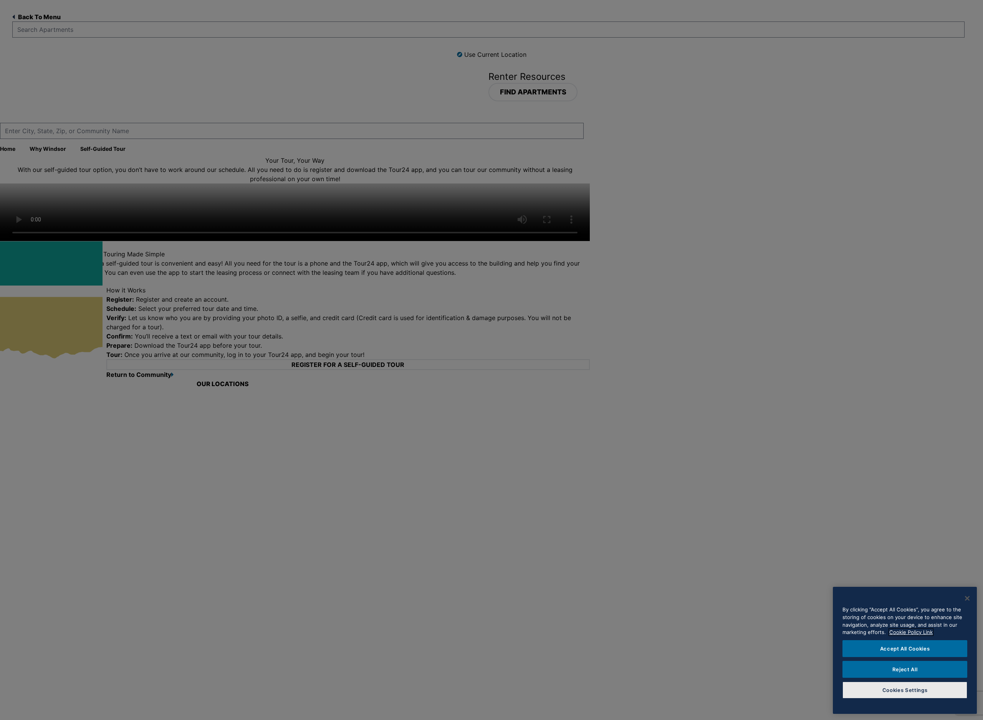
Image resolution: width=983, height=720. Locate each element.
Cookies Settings (905, 690)
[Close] (967, 598)
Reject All (905, 669)
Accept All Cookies (905, 649)
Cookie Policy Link (911, 632)
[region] (905, 650)
